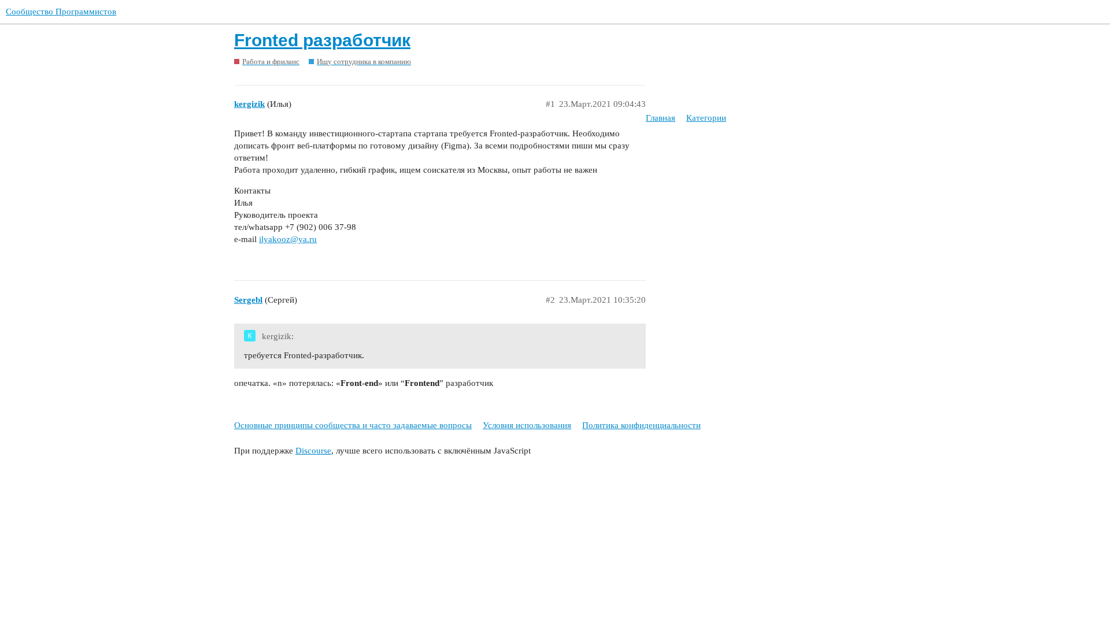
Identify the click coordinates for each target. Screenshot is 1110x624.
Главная (660, 117)
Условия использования (527, 425)
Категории (706, 117)
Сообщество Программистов (61, 11)
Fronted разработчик (322, 40)
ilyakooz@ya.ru (288, 239)
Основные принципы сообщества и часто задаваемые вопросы (353, 425)
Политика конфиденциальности (641, 425)
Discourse (313, 450)
